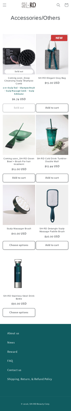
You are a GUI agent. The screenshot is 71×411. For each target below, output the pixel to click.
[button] (5, 5)
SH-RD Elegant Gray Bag (52, 78)
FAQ (10, 360)
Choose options (18, 245)
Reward (12, 351)
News (11, 342)
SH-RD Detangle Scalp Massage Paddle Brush (52, 230)
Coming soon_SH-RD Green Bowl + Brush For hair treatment (18, 161)
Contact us (14, 370)
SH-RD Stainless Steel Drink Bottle (18, 297)
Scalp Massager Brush (19, 228)
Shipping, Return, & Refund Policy (29, 379)
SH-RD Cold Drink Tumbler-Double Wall (52, 160)
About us (13, 333)
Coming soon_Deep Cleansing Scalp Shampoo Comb (18, 81)
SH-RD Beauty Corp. (39, 404)
